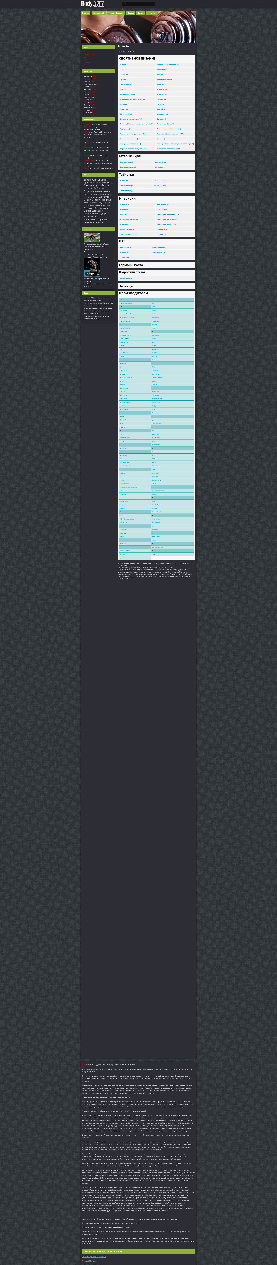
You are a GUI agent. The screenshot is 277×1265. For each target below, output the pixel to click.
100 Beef (87, 102)
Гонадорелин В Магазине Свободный (100, 194)
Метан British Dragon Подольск (98, 198)
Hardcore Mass (89, 107)
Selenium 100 (88, 79)
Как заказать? (98, 13)
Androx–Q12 (88, 89)
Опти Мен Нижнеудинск (92, 197)
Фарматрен (88, 105)
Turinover (87, 110)
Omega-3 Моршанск (89, 1261)
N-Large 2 (87, 100)
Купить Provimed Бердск (93, 203)
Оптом (140, 13)
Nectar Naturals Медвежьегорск (105, 217)
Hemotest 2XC (89, 97)
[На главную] (92, 4)
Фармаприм (88, 76)
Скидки (131, 13)
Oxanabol (87, 81)
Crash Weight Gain (90, 84)
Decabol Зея (129, 51)
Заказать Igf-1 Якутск (96, 185)
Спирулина (88, 92)
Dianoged (87, 94)
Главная (85, 13)
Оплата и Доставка (115, 13)
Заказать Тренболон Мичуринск (94, 1257)
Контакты (151, 13)
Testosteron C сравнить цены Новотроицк (96, 221)
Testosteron (88, 113)
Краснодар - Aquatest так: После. (95, 257)
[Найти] (152, 4)
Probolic (86, 87)
